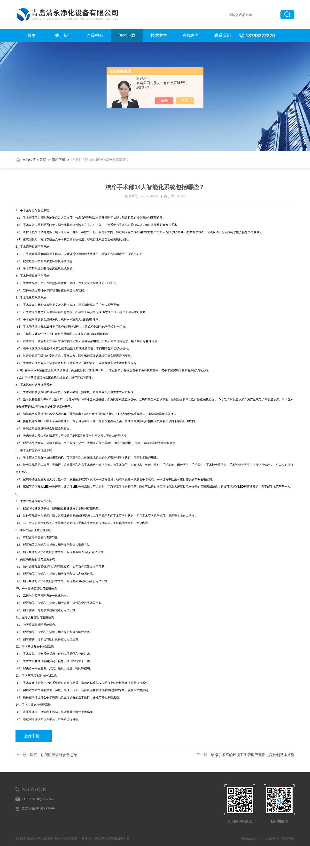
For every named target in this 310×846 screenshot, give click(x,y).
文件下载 (31, 736)
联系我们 (222, 35)
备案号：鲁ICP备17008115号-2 (105, 838)
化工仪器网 (270, 838)
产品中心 (95, 35)
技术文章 (159, 35)
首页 (31, 35)
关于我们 (63, 35)
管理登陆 (287, 838)
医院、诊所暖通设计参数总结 (53, 755)
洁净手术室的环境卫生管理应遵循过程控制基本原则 (252, 755)
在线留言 (191, 35)
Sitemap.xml (250, 838)
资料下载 (127, 35)
